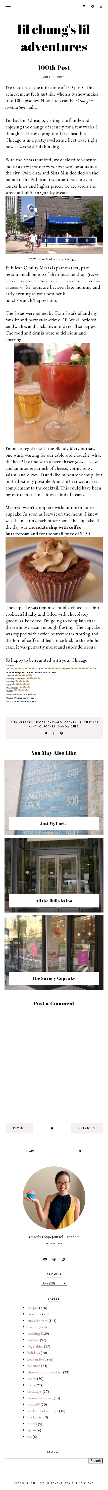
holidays (33, 1352)
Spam (31, 1430)
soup (31, 1385)
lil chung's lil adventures (54, 37)
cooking (33, 1333)
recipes (32, 1307)
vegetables (35, 1346)
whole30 (33, 1404)
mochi (32, 1423)
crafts (31, 1378)
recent (19, 1128)
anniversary (22, 722)
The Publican (35, 179)
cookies (33, 1339)
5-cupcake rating (40, 1397)
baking (32, 1326)
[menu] (8, 6)
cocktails (73, 722)
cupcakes (47, 726)
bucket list (35, 1417)
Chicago (55, 722)
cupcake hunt (37, 1320)
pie (29, 1436)
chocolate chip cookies (44, 1372)
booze (40, 722)
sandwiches (68, 726)
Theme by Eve (82, 1483)
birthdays (34, 1391)
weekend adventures (42, 1410)
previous (87, 1128)
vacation (33, 1365)
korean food (36, 1359)
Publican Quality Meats (45, 192)
